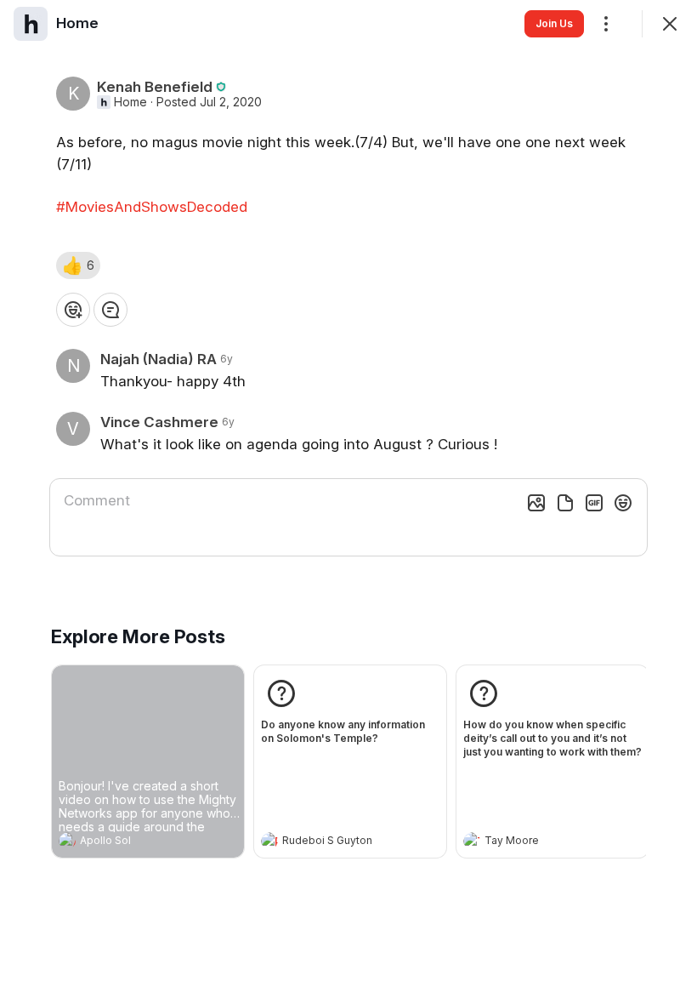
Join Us (554, 23)
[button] (78, 265)
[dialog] (348, 502)
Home (130, 102)
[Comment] (111, 310)
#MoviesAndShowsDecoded (151, 206)
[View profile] (67, 840)
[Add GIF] (594, 502)
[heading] (131, 842)
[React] (73, 310)
